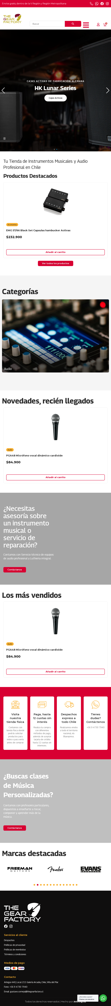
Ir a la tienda (55, 99)
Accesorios (12, 224)
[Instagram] (107, 3)
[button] (54, 149)
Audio (10, 450)
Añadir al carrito (56, 252)
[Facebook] (102, 3)
